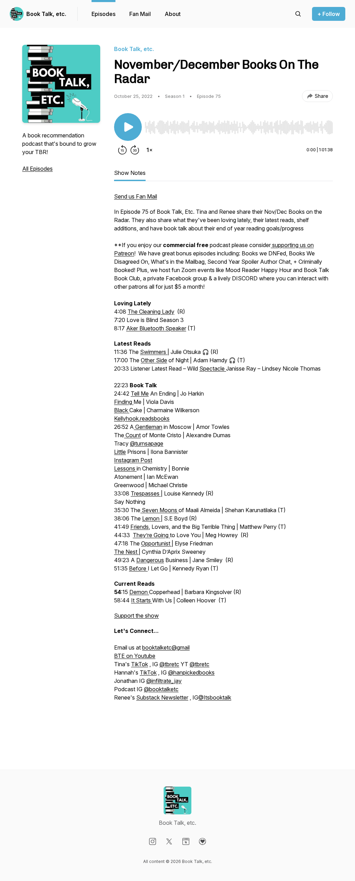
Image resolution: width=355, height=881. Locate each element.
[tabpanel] (223, 467)
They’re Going (151, 535)
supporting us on (292, 245)
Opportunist (156, 543)
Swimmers (153, 351)
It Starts (141, 600)
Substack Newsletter (162, 697)
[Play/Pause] (128, 127)
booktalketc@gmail (166, 647)
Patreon (124, 253)
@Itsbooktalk (214, 697)
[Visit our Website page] (185, 841)
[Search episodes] (298, 14)
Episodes (103, 13)
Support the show (136, 615)
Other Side (154, 360)
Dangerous (150, 560)
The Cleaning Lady (151, 311)
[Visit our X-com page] (169, 841)
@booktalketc (161, 689)
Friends (139, 526)
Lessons (125, 468)
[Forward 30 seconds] (135, 150)
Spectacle (212, 368)
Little (120, 451)
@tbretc (169, 664)
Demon (139, 591)
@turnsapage (146, 443)
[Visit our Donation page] (202, 841)
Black (121, 410)
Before (138, 568)
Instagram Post (133, 460)
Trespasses (146, 493)
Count (132, 435)
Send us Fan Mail (135, 196)
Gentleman (148, 426)
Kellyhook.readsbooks (142, 418)
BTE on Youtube (134, 655)
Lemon (151, 518)
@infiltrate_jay (164, 680)
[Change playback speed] (149, 150)
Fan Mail (140, 13)
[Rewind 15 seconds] (122, 150)
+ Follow (329, 13)
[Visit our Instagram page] (152, 841)
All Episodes (37, 168)
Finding (123, 401)
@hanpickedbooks (191, 672)
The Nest (126, 551)
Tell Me (140, 393)
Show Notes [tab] (130, 172)
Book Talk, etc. (46, 13)
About (173, 13)
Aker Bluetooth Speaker (156, 328)
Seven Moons (159, 510)
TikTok (139, 664)
